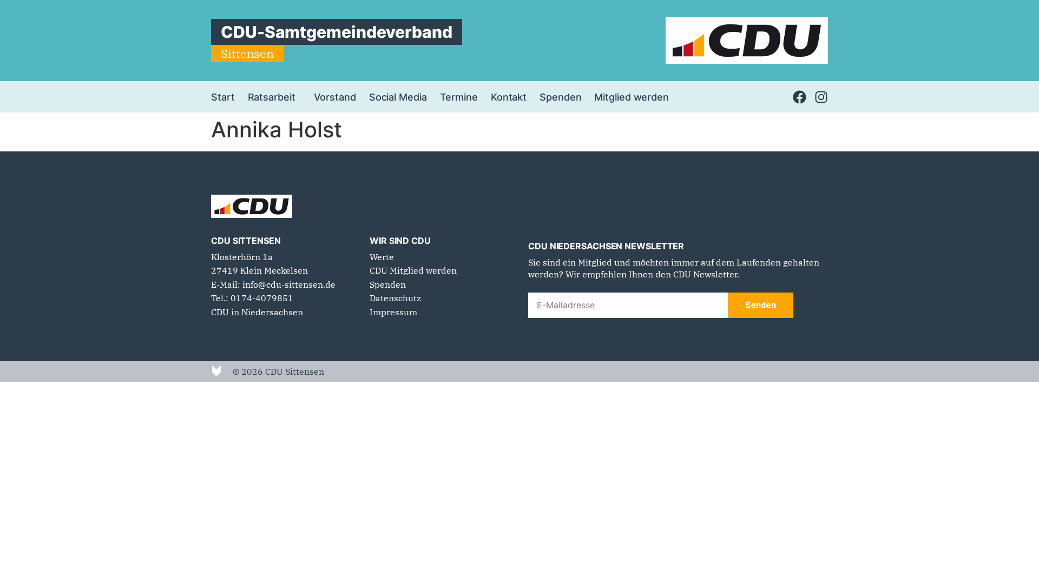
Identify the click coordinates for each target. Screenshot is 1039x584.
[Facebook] (799, 97)
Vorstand (335, 97)
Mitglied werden (631, 97)
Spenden (560, 97)
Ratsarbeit (271, 97)
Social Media (398, 97)
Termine (459, 97)
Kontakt (509, 97)
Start (223, 97)
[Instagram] (821, 97)
